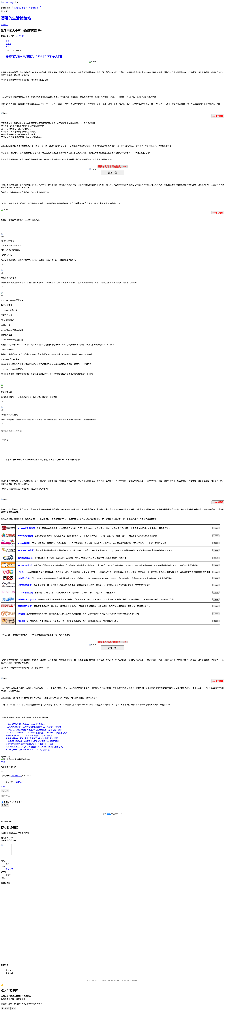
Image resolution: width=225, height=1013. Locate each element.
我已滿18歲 (6, 1008)
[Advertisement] (112, 922)
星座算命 (19, 782)
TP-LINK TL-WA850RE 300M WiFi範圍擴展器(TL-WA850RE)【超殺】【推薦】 (37, 733)
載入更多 (5, 791)
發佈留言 (5, 805)
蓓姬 (3, 762)
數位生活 (20, 36)
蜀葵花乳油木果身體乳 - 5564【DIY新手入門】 (35, 56)
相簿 (7, 41)
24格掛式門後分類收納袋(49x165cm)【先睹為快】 (26, 724)
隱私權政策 (125, 980)
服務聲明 (135, 980)
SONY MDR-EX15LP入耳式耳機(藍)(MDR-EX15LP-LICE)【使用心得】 (35, 747)
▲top (3, 786)
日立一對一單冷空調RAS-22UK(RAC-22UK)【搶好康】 (28, 750)
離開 (13, 1008)
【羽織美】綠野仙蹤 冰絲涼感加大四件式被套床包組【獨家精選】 (33, 741)
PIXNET (95, 980)
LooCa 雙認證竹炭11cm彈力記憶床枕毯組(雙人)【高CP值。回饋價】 (34, 727)
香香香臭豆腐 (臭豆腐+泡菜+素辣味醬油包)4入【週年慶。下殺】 (32, 738)
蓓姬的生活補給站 (16, 18)
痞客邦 (14, 776)
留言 (19, 776)
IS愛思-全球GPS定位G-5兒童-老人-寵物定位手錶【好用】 (29, 736)
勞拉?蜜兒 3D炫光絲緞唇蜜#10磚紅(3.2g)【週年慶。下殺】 (30, 744)
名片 (7, 47)
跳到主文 (4, 25)
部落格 (8, 44)
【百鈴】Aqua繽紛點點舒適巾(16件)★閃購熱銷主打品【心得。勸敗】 (34, 730)
